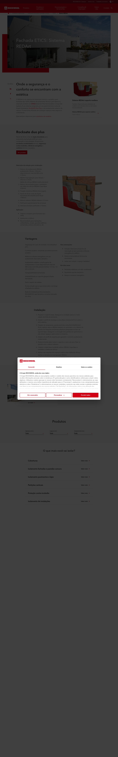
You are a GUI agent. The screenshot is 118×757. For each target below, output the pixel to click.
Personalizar (58, 395)
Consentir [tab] (31, 367)
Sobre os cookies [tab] (86, 367)
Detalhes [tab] (59, 367)
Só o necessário (32, 395)
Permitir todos (85, 395)
